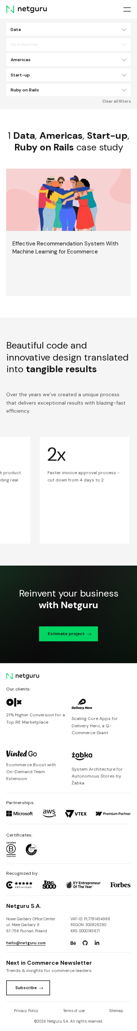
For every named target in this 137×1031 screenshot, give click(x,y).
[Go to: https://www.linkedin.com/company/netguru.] (96, 943)
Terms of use (74, 1010)
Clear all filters (116, 101)
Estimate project (66, 634)
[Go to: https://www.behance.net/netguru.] (73, 943)
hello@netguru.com (26, 943)
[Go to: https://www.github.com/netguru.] (85, 943)
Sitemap (116, 1010)
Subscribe (26, 988)
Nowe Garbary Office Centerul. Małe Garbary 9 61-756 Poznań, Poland (30, 925)
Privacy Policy (26, 1010)
